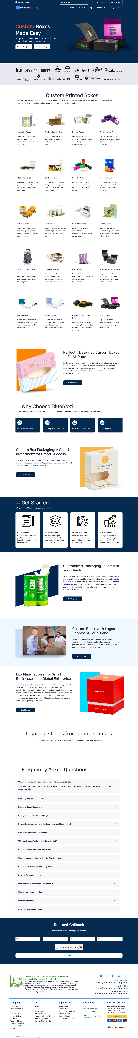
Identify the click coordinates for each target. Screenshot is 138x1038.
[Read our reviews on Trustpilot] (88, 1020)
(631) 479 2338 (23, 2)
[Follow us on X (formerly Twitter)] (101, 976)
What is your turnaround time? (30, 892)
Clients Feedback (89, 1011)
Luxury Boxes (114, 8)
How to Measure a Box (43, 1021)
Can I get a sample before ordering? (33, 815)
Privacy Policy (15, 1014)
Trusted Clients (16, 1021)
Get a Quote (39, 1011)
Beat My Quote (40, 1014)
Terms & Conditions (17, 1019)
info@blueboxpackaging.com (113, 988)
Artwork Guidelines (90, 1009)
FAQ (36, 1009)
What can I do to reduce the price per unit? (36, 884)
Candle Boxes (64, 1009)
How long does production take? (31, 798)
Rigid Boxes (63, 1006)
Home (71, 8)
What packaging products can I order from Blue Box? (40, 858)
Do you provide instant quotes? (31, 909)
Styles (37, 1006)
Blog (90, 8)
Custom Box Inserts (66, 1019)
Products (81, 8)
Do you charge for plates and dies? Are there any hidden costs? (44, 824)
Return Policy (15, 1016)
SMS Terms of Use (17, 1023)
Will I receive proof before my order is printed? (37, 841)
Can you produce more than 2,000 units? (35, 850)
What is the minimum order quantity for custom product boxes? (44, 782)
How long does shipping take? (30, 807)
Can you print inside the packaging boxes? (36, 867)
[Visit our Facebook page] (107, 976)
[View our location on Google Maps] (98, 1020)
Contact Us (100, 8)
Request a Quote (23, 47)
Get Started (72, 383)
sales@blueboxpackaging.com (112, 983)
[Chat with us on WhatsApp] (125, 976)
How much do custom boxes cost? (32, 833)
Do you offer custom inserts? (30, 875)
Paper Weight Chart (42, 1016)
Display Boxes (64, 1016)
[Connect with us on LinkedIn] (119, 976)
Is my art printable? (26, 901)
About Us (14, 1006)
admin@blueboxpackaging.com (111, 994)
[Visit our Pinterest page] (113, 976)
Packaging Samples (42, 1019)
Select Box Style (42, 47)
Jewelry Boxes (64, 1014)
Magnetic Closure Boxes (68, 1011)
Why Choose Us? (16, 1009)
